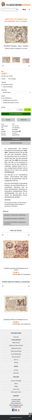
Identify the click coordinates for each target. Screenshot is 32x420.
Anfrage (8, 119)
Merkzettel (24, 119)
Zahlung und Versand (16, 348)
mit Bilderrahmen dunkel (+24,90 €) (11, 102)
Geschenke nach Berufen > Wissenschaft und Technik (15, 223)
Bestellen (3, 107)
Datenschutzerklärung (16, 351)
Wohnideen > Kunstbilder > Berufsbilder (15, 215)
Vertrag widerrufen (16, 340)
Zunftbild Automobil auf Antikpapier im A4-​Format (16, 269)
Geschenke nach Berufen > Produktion (14, 218)
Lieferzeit (3, 78)
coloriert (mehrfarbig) (7, 86)
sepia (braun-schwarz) (8, 84)
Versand (11, 76)
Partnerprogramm (16, 357)
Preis (2, 71)
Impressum (16, 337)
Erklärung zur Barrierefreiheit (16, 345)
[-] (26, 109)
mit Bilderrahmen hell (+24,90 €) (10, 100)
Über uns (16, 359)
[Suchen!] (17, 9)
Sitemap (16, 362)
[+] (29, 109)
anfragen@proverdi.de (17, 405)
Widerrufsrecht (16, 342)
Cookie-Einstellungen (16, 354)
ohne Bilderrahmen (7, 98)
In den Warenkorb (15, 114)
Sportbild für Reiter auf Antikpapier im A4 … (16, 319)
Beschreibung (16, 139)
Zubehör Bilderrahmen (16, 143)
